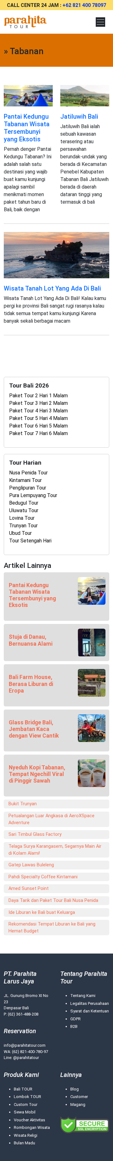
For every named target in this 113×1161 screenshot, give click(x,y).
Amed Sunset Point (28, 888)
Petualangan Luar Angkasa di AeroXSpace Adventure (51, 819)
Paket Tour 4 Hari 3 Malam (38, 411)
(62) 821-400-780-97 (30, 1051)
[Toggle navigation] (100, 22)
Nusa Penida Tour (28, 473)
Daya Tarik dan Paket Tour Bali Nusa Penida (53, 900)
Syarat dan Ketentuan (89, 1011)
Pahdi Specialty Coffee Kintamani (43, 877)
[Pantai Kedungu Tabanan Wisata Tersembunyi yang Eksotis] (28, 95)
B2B (74, 1026)
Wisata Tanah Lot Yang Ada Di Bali (52, 288)
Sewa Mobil (24, 1112)
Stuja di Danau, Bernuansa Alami (30, 640)
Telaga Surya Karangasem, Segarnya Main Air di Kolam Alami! (54, 850)
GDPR (75, 1019)
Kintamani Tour (25, 480)
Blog (74, 1089)
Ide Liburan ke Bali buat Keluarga (41, 912)
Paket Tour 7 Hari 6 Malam (38, 433)
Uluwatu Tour (23, 510)
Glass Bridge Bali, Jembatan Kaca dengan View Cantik (34, 729)
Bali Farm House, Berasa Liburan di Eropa (31, 684)
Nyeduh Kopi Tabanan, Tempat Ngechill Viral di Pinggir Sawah (37, 774)
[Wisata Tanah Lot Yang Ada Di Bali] (56, 255)
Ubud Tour (20, 533)
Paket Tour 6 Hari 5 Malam (38, 426)
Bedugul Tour (23, 503)
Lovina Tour (22, 518)
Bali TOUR (23, 1089)
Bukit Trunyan (22, 804)
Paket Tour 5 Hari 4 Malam (38, 418)
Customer (79, 1096)
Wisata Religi (25, 1135)
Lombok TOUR (27, 1096)
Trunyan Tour (23, 526)
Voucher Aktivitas (29, 1120)
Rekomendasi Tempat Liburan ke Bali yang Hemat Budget (51, 927)
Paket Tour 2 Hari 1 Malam (38, 396)
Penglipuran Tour (27, 488)
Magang (77, 1104)
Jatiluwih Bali (79, 116)
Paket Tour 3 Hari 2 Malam (38, 403)
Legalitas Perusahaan (89, 1003)
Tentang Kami (82, 995)
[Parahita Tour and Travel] (25, 22)
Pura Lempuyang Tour (33, 495)
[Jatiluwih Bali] (84, 95)
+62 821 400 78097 (84, 5)
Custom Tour (25, 1104)
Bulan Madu (24, 1143)
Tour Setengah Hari (30, 541)
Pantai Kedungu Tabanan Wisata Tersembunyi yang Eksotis (27, 128)
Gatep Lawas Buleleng (31, 865)
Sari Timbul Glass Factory (35, 834)
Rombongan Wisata (32, 1127)
